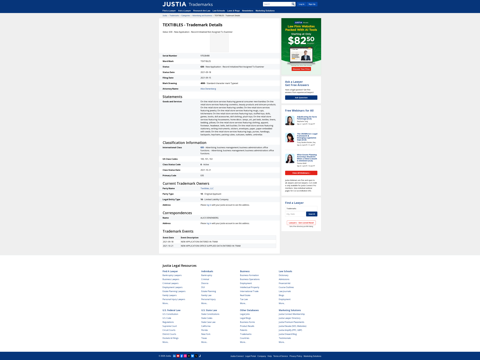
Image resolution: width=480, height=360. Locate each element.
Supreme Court (169, 326)
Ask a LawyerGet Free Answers (297, 83)
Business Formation (249, 275)
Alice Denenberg (208, 88)
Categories (185, 16)
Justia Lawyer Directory (289, 318)
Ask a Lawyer (184, 11)
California (205, 326)
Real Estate (245, 295)
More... (165, 303)
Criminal (205, 279)
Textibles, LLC (207, 188)
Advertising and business (202, 16)
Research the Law (201, 11)
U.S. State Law (209, 310)
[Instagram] (185, 355)
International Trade (249, 291)
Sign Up (312, 4)
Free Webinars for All (299, 110)
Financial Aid (284, 283)
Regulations (168, 322)
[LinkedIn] (174, 355)
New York (205, 334)
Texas (204, 338)
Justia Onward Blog (288, 334)
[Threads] (188, 355)
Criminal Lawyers (170, 283)
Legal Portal (250, 356)
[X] (196, 355)
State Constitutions (210, 314)
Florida (204, 330)
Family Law (206, 295)
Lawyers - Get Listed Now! (301, 222)
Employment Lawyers (172, 287)
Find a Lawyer (169, 11)
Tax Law (244, 299)
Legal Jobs (245, 314)
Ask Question (301, 97)
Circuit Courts (168, 330)
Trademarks (174, 16)
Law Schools (219, 11)
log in (209, 205)
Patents (243, 330)
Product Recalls (247, 326)
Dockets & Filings (170, 338)
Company (261, 356)
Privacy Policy (296, 356)
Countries (244, 338)
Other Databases (249, 310)
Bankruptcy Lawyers (172, 275)
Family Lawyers (169, 295)
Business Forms (247, 322)
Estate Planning (208, 291)
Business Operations (250, 279)
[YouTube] (178, 355)
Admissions (284, 279)
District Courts (169, 334)
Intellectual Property (249, 287)
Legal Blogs (245, 318)
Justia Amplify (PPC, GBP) (290, 330)
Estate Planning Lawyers (174, 291)
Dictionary (283, 275)
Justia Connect (237, 356)
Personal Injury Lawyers (173, 299)
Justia (164, 16)
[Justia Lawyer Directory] (199, 355)
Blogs (281, 295)
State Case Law (208, 322)
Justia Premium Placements (291, 322)
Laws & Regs (233, 11)
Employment (246, 283)
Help (270, 356)
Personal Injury (208, 299)
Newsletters (247, 11)
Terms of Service (280, 356)
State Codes (206, 318)
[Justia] (174, 4)
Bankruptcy (206, 275)
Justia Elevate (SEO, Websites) (292, 326)
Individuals (207, 271)
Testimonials (285, 338)
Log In (301, 4)
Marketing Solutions (265, 11)
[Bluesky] (192, 355)
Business (245, 271)
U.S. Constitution (170, 314)
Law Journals (285, 291)
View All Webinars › (301, 173)
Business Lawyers (170, 279)
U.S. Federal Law (171, 310)
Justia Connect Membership (292, 314)
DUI (203, 287)
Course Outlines (286, 287)
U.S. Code (166, 318)
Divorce (204, 283)
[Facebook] (181, 355)
